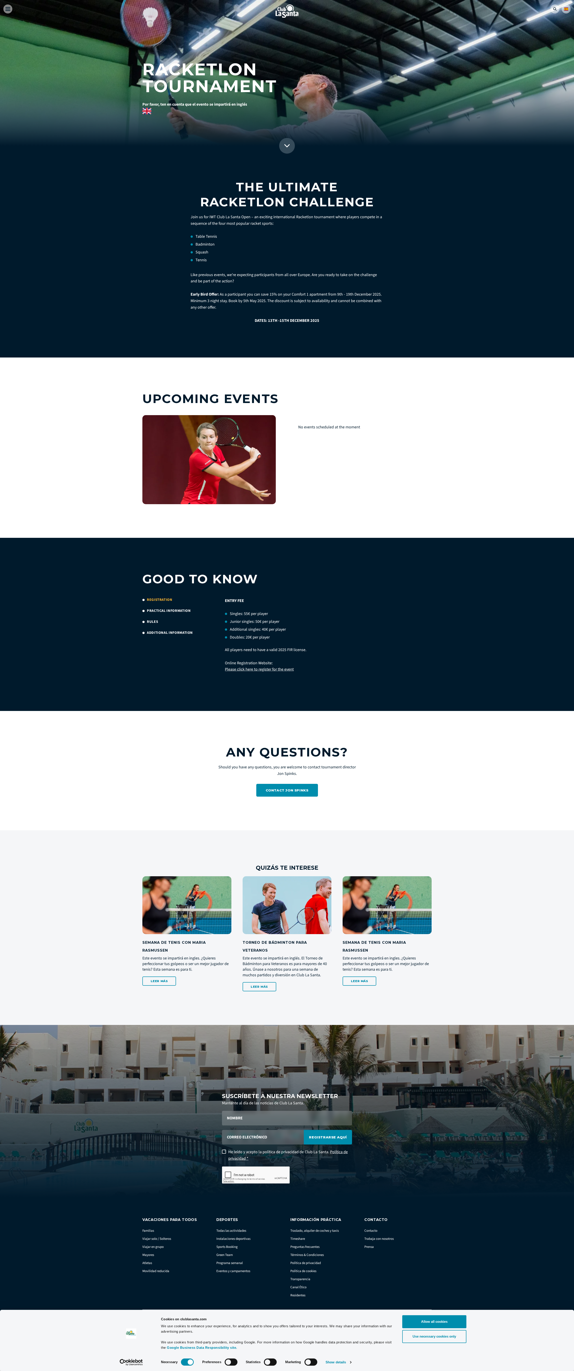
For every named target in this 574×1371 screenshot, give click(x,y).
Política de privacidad (305, 1263)
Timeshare (297, 1238)
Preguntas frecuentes (305, 1247)
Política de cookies (303, 1271)
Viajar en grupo (153, 1247)
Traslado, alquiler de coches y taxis (314, 1230)
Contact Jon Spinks (287, 790)
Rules (152, 622)
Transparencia (300, 1279)
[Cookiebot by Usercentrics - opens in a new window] (131, 1362)
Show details (336, 1362)
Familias (148, 1230)
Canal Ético (298, 1287)
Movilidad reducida (155, 1271)
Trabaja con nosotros (379, 1238)
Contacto (370, 1230)
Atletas (147, 1263)
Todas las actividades (231, 1230)
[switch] (231, 1362)
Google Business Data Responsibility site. (202, 1347)
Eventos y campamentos (233, 1271)
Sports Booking (227, 1247)
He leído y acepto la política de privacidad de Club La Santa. (288, 1155)
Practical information (169, 611)
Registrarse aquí (328, 1137)
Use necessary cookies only (434, 1336)
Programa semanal (229, 1263)
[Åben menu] (7, 9)
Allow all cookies (434, 1321)
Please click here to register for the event (259, 669)
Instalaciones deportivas (233, 1238)
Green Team (224, 1255)
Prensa (369, 1247)
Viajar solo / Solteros (156, 1238)
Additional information (170, 633)
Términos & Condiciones (307, 1255)
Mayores (148, 1255)
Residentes (297, 1295)
